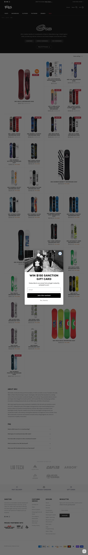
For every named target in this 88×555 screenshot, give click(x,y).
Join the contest (44, 295)
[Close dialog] (60, 253)
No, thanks (44, 300)
